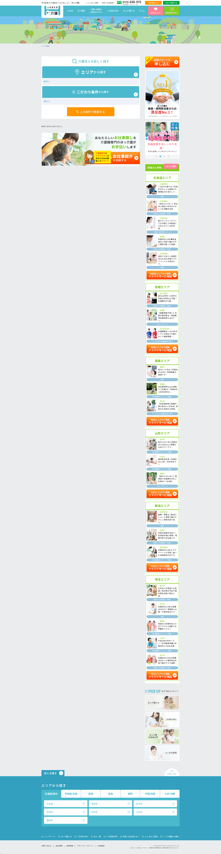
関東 (90, 793)
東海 (110, 793)
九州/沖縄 (170, 793)
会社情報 (59, 846)
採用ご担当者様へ (108, 3)
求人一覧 (97, 836)
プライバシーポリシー (85, 846)
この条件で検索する (92, 112)
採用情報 (69, 846)
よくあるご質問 (92, 3)
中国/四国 (150, 793)
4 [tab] (168, 156)
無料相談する (153, 3)
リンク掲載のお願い (171, 836)
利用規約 (101, 846)
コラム (142, 10)
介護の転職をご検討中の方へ (96, 10)
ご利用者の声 (112, 836)
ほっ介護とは (129, 10)
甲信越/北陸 (71, 793)
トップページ (49, 836)
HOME (70, 10)
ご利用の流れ (113, 10)
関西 (130, 793)
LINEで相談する (171, 3)
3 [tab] (164, 156)
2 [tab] (160, 156)
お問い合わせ (46, 846)
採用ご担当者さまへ (131, 836)
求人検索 (81, 10)
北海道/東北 (51, 793)
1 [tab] (156, 156)
